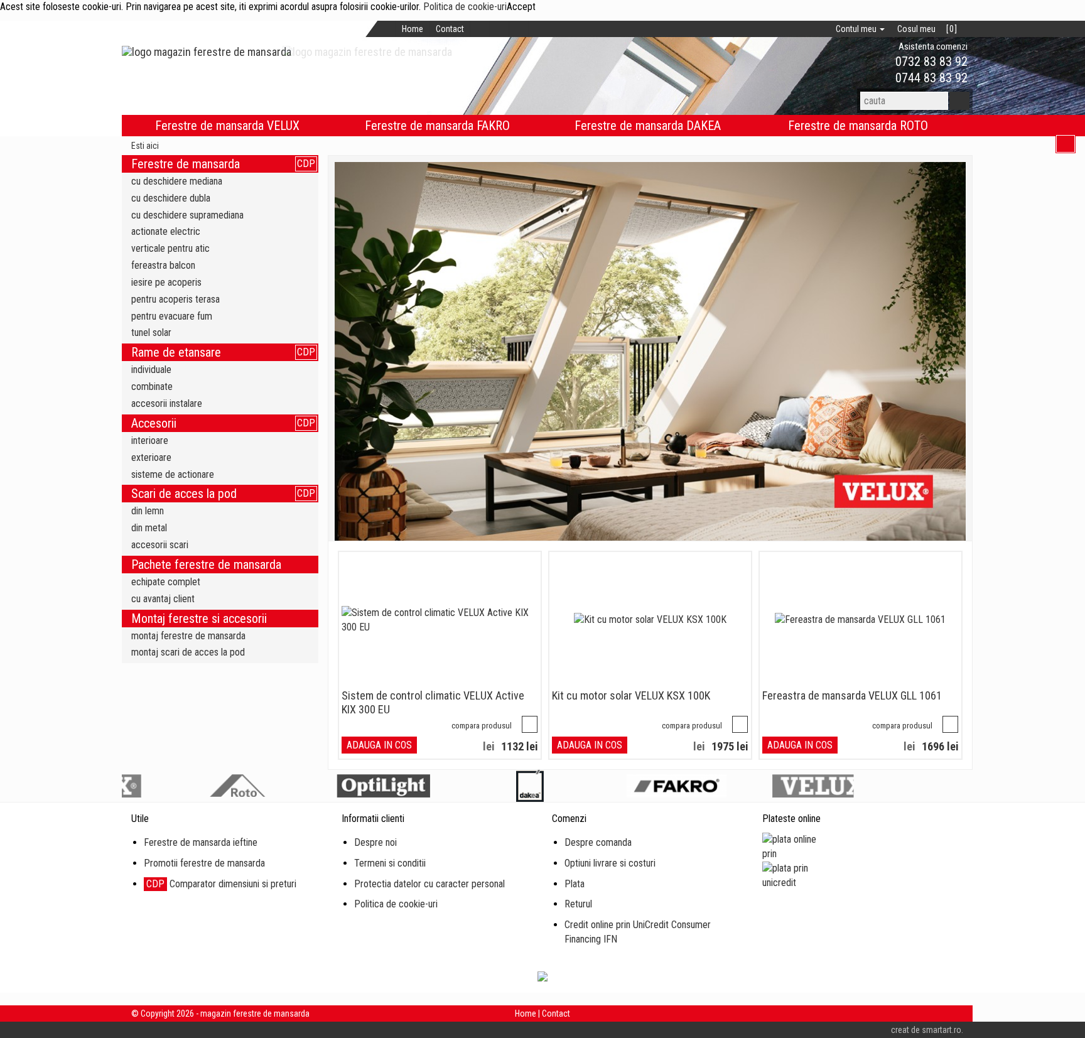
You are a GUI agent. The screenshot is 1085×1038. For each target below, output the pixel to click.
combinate (152, 386)
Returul (578, 904)
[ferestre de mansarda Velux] (650, 351)
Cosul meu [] (927, 29)
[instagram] (519, 29)
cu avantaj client (163, 599)
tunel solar (151, 332)
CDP (306, 164)
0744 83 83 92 (930, 77)
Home (412, 29)
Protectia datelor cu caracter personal (429, 884)
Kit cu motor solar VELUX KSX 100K (631, 695)
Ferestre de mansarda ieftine (200, 842)
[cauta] (959, 101)
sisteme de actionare (172, 474)
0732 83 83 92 (930, 61)
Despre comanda (598, 842)
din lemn (147, 511)
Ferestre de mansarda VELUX (227, 125)
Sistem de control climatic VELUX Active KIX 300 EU (433, 702)
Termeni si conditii (390, 863)
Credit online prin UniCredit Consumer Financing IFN (637, 932)
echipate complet (165, 582)
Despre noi (375, 842)
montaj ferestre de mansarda (188, 636)
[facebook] (480, 29)
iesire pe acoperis (166, 282)
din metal (149, 528)
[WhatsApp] (874, 62)
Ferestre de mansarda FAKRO (437, 125)
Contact (450, 29)
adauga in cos (379, 745)
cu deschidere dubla (170, 198)
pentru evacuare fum (171, 316)
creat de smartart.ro (926, 1030)
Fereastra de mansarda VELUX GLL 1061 (852, 695)
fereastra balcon (163, 265)
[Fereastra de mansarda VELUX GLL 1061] (860, 620)
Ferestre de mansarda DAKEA (648, 125)
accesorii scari (159, 545)
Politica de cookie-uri (465, 7)
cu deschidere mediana (176, 181)
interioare (149, 440)
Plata (574, 884)
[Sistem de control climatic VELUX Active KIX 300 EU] (440, 620)
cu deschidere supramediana (187, 215)
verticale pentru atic (170, 248)
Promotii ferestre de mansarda (204, 863)
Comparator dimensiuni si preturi (221, 884)
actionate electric (165, 231)
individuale (151, 370)
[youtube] (538, 29)
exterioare (151, 457)
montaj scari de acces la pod (188, 652)
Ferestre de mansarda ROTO (858, 125)
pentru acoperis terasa (175, 299)
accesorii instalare (166, 403)
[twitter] (499, 29)
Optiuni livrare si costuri (610, 863)
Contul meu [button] (857, 29)
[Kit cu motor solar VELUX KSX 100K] (650, 620)
